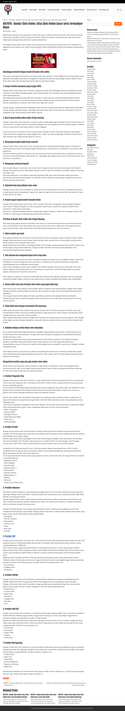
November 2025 (92, 88)
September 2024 (92, 117)
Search (89, 20)
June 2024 (90, 123)
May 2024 (90, 125)
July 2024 (90, 121)
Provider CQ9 (10, 536)
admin (14, 31)
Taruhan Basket (91, 10)
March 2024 (91, 129)
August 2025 (91, 94)
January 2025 (91, 108)
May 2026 (90, 75)
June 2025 (90, 98)
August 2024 (91, 119)
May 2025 (90, 100)
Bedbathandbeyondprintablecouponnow (52, 708)
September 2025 (92, 92)
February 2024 (92, 131)
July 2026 (90, 71)
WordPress (90, 708)
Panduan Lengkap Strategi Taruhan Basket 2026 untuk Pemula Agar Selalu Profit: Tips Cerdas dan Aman (102, 34)
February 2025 (92, 106)
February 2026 (92, 82)
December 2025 (92, 86)
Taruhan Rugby (67, 10)
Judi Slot (25, 10)
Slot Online (33, 10)
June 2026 (90, 73)
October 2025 (91, 90)
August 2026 (91, 69)
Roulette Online (92, 152)
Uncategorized (104, 10)
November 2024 (92, 113)
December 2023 (92, 135)
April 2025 (90, 102)
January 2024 (91, 133)
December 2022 (92, 140)
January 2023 (91, 138)
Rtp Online (42, 10)
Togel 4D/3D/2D (79, 10)
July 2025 (90, 96)
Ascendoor (77, 708)
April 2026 (90, 77)
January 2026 (91, 84)
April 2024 (90, 127)
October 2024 (91, 115)
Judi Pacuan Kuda (54, 10)
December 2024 (92, 111)
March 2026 (91, 79)
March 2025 (91, 104)
